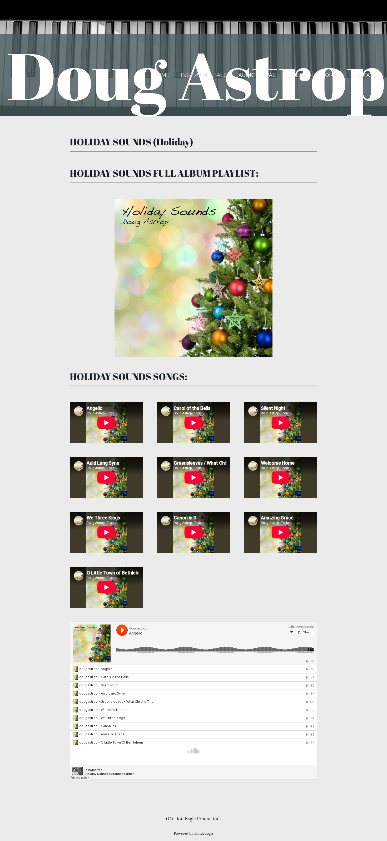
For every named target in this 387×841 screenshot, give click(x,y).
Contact (364, 75)
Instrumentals (204, 75)
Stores (329, 75)
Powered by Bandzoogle (194, 833)
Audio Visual (257, 75)
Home (161, 75)
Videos (297, 75)
